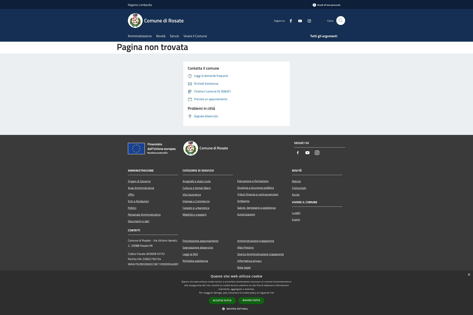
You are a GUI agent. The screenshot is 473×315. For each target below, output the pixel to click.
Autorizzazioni (246, 214)
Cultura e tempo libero (197, 188)
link (272, 292)
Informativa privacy (249, 261)
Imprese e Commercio (196, 201)
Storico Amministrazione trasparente (260, 254)
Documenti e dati (138, 221)
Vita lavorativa (192, 194)
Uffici (131, 194)
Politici (132, 208)
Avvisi (296, 194)
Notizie (296, 181)
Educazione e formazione (252, 181)
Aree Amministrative (141, 188)
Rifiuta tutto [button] (251, 300)
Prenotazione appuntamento (200, 241)
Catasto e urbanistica (196, 208)
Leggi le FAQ (190, 254)
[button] (236, 309)
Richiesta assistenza (195, 261)
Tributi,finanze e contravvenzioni (257, 194)
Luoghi (296, 213)
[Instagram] (308, 20)
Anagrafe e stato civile (197, 181)
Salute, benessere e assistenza (256, 207)
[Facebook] (289, 20)
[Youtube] (298, 20)
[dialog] (236, 293)
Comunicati (299, 188)
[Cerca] (340, 20)
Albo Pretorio (245, 247)
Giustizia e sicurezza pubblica (255, 187)
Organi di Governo (139, 181)
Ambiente (243, 201)
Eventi (296, 219)
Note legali (244, 267)
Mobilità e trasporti (195, 214)
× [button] (468, 274)
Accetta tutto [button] (222, 300)
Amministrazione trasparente (255, 241)
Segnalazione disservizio (198, 247)
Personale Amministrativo (144, 214)
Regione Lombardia (140, 5)
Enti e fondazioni (138, 201)
